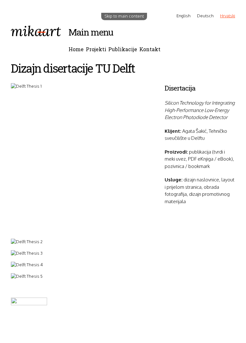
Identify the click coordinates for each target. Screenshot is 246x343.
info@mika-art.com (33, 327)
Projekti (96, 49)
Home (76, 49)
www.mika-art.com (28, 333)
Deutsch (205, 15)
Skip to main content (124, 16)
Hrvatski (227, 15)
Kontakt (149, 49)
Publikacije (122, 49)
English (183, 15)
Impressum (80, 319)
